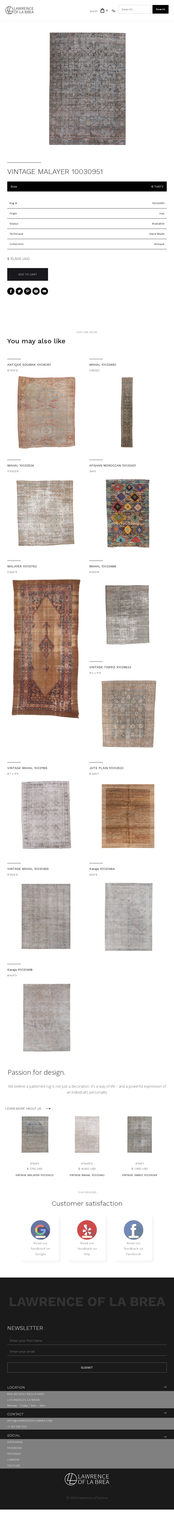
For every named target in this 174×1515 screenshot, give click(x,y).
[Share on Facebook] (10, 291)
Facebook (14, 1448)
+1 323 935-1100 (17, 1426)
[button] (103, 10)
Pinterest (14, 1453)
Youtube (13, 1465)
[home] (19, 10)
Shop (93, 11)
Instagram (15, 1442)
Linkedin (13, 1459)
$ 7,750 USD (34, 1168)
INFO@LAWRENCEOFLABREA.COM (29, 1420)
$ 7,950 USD (139, 1168)
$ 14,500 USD (87, 1168)
